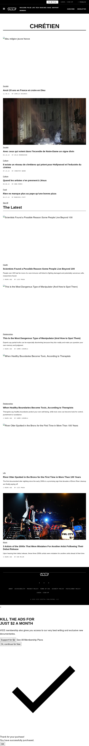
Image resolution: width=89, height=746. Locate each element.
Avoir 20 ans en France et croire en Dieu (24, 90)
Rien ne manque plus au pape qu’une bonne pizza (29, 193)
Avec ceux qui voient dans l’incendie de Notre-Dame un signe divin (38, 151)
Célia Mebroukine (20, 155)
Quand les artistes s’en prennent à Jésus (25, 180)
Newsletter (81, 9)
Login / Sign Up (67, 2)
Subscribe (71, 9)
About (11, 589)
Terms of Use (45, 589)
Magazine (23, 7)
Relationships (8, 334)
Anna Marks (18, 184)
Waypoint (55, 7)
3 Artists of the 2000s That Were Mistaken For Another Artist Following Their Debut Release (43, 547)
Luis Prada (21, 279)
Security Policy (58, 589)
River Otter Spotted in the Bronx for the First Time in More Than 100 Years (42, 477)
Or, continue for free (11, 643)
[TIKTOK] (46, 581)
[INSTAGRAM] (42, 581)
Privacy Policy (32, 589)
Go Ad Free (52, 2)
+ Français (82, 2)
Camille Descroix (20, 94)
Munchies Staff (20, 197)
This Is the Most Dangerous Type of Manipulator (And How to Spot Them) (41, 338)
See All (5, 203)
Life (33, 7)
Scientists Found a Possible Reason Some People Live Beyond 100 (39, 269)
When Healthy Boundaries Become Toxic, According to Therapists (38, 407)
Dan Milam (20, 557)
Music (49, 7)
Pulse (29, 7)
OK (2, 743)
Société (5, 86)
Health (5, 265)
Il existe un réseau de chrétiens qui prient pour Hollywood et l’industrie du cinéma (42, 166)
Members (23, 10)
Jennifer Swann (20, 171)
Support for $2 (8, 639)
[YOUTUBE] (51, 581)
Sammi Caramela (22, 349)
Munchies (43, 7)
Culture (5, 161)
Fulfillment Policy (73, 589)
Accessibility (20, 589)
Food (5, 190)
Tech (37, 7)
